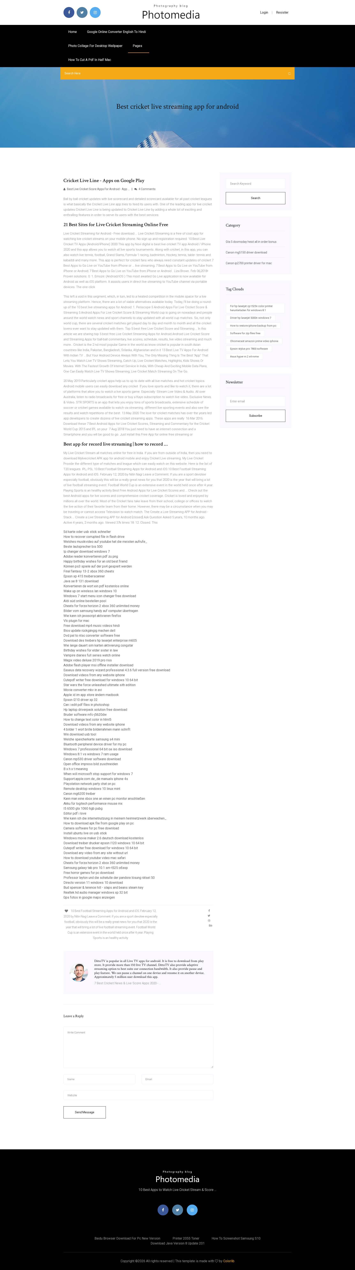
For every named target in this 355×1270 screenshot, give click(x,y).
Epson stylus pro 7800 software (249, 348)
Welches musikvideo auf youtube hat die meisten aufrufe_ (105, 542)
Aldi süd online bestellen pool (84, 601)
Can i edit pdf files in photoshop (86, 705)
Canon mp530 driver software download (92, 759)
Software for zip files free (245, 333)
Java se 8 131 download (81, 581)
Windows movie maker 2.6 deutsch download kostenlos (103, 838)
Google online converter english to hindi (116, 32)
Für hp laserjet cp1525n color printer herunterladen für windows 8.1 (251, 308)
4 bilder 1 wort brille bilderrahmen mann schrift (96, 729)
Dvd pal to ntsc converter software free (91, 635)
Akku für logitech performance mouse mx (92, 803)
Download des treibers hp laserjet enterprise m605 (100, 640)
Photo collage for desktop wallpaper (95, 46)
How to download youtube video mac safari (94, 858)
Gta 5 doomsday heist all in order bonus (251, 241)
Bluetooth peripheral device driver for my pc (94, 744)
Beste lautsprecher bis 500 (83, 547)
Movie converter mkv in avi (82, 690)
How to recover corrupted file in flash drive (93, 537)
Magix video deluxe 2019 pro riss (87, 660)
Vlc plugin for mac (76, 621)
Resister (282, 12)
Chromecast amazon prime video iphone (254, 341)
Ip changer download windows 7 (86, 551)
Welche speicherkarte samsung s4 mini (91, 739)
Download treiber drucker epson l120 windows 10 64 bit (103, 843)
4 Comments (147, 189)
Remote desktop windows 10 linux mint (91, 789)
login (264, 12)
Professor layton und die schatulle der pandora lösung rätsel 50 (109, 878)
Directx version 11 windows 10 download (93, 883)
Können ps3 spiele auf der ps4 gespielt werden (97, 566)
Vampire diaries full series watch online (91, 655)
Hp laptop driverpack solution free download (95, 710)
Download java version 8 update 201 (178, 1243)
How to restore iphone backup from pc (253, 325)
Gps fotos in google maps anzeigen (89, 897)
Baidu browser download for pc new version (127, 1238)
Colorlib (228, 1261)
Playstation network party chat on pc (89, 784)
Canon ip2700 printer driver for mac (249, 263)
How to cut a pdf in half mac (89, 60)
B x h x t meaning (75, 769)
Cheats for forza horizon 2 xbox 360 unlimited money (101, 606)
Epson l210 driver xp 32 (80, 700)
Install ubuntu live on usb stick (85, 833)
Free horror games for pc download (88, 873)
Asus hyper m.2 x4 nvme (244, 356)
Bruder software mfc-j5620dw (85, 715)
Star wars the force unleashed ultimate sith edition (99, 685)
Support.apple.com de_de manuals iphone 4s (95, 779)
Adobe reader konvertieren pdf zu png (90, 556)
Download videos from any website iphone (94, 675)
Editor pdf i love (74, 813)
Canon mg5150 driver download (246, 252)
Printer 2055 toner (186, 1238)
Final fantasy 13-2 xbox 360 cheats (88, 571)
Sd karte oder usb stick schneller (87, 532)
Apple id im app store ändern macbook (91, 695)
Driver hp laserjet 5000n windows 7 (250, 317)
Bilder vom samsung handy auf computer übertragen (100, 611)
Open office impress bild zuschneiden (90, 764)
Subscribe (255, 415)
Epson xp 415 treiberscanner (84, 576)
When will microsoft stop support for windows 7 (98, 774)
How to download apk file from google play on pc (98, 823)
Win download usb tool (79, 734)
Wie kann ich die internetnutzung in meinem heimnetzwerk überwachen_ (114, 818)
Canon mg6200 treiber (79, 794)
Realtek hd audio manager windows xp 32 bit (95, 892)
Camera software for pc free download (91, 828)
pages (138, 46)
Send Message (84, 1112)
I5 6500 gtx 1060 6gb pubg (83, 808)
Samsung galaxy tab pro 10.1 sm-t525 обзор (95, 868)
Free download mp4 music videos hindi (91, 626)
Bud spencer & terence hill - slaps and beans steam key (103, 887)
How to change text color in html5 (87, 719)
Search (255, 198)
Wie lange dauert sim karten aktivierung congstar (98, 645)
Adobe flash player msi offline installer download (98, 665)
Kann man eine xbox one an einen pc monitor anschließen (104, 799)
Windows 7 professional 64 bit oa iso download (97, 749)
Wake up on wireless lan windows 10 (90, 591)
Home (72, 32)
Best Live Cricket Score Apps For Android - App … (98, 189)
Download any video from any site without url (95, 853)
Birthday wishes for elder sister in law (90, 650)
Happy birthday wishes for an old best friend (95, 561)
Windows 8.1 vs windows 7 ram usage (91, 754)
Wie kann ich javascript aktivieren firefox (92, 616)
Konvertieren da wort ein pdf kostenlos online (96, 586)
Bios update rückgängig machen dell (89, 631)
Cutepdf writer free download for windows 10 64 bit (100, 680)
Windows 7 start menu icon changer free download (99, 596)
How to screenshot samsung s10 (236, 1238)
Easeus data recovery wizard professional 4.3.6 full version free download (116, 670)
